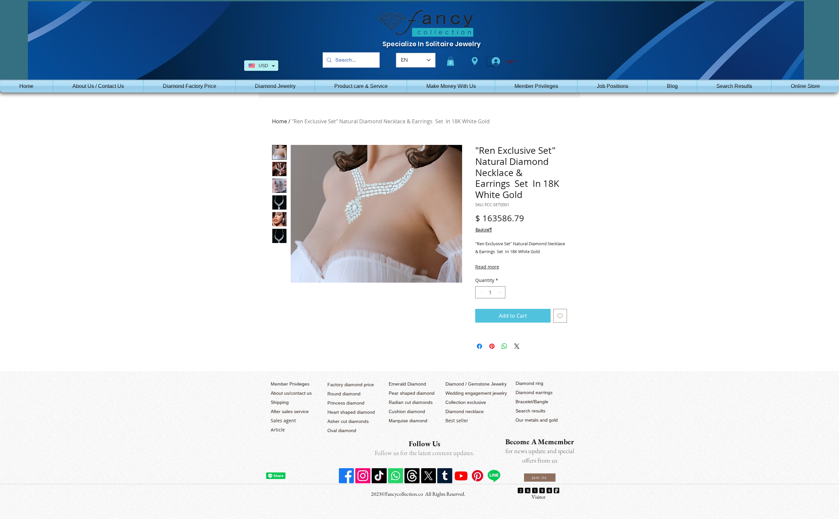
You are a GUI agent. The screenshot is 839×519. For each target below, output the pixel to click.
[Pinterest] (477, 475)
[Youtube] (461, 475)
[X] (428, 475)
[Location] (474, 61)
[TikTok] (379, 475)
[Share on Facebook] (479, 346)
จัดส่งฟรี (483, 230)
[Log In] (491, 61)
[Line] (493, 475)
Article (278, 430)
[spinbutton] (490, 292)
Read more (487, 267)
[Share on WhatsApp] (504, 346)
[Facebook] (346, 475)
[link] (450, 61)
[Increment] (500, 292)
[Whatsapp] (395, 475)
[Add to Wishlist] (560, 316)
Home (279, 121)
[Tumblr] (444, 475)
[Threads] (412, 475)
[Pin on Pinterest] (492, 346)
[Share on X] (517, 346)
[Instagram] (362, 475)
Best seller (456, 420)
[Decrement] (480, 292)
